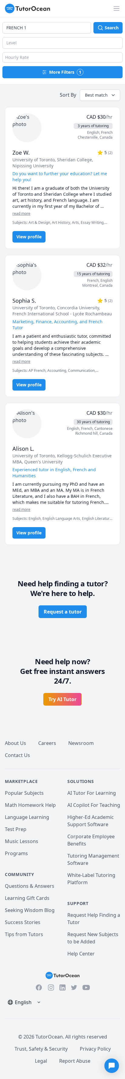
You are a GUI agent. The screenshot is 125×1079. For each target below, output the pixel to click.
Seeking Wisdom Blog (30, 910)
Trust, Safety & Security (41, 1048)
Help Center (81, 953)
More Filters (65, 72)
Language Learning (27, 817)
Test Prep (15, 829)
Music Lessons (21, 841)
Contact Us (17, 755)
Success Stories (22, 922)
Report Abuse (74, 1061)
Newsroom (81, 743)
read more (21, 213)
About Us (15, 743)
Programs (16, 853)
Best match (96, 95)
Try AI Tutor (62, 699)
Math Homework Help (30, 805)
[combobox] (46, 28)
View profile (29, 237)
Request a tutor (63, 611)
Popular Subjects (24, 793)
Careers (47, 743)
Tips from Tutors (24, 934)
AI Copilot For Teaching (93, 805)
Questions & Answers (29, 886)
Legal (41, 1061)
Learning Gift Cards (27, 898)
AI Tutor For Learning (91, 793)
